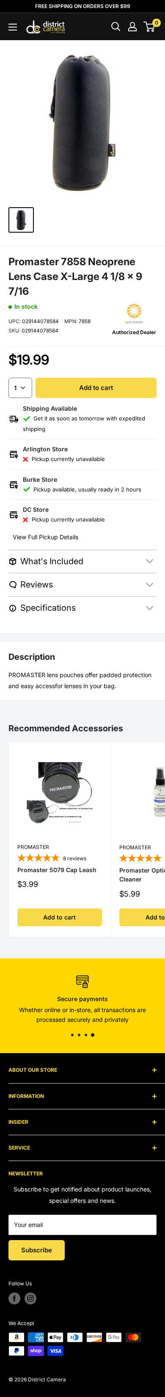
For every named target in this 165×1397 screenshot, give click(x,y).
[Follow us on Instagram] (30, 1298)
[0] (149, 27)
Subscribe (36, 1250)
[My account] (132, 26)
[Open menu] (12, 27)
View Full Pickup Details (45, 537)
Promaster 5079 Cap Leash (56, 869)
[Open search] (116, 26)
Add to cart (96, 388)
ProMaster (33, 847)
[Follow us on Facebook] (14, 1298)
